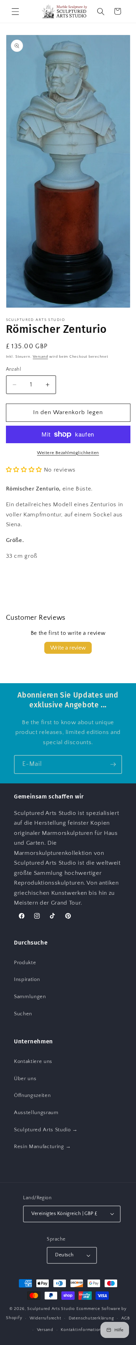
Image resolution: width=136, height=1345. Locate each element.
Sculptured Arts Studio (51, 1308)
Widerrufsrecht (45, 1318)
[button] (15, 11)
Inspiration (27, 979)
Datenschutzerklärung (91, 1318)
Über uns (25, 1079)
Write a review (68, 648)
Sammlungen (30, 997)
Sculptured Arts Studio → (46, 1130)
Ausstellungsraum (36, 1113)
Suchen (23, 1014)
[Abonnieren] (113, 764)
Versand (40, 357)
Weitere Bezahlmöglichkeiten (68, 452)
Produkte (25, 963)
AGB (125, 1318)
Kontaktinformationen (83, 1329)
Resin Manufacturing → (42, 1147)
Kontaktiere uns (33, 1061)
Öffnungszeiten (32, 1095)
